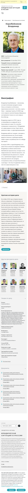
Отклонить (21, 490)
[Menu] (25, 7)
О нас (2, 464)
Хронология (6, 249)
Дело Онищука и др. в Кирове (18, 20)
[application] (13, 175)
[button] (13, 175)
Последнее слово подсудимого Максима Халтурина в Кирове (14, 398)
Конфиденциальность (7, 466)
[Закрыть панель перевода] (25, 2)
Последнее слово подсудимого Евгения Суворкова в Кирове (13, 386)
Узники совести (8, 20)
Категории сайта (7, 425)
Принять (11, 490)
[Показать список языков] (21, 1)
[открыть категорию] (19, 426)
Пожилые (5, 187)
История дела (6, 361)
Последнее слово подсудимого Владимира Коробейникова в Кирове (13, 373)
